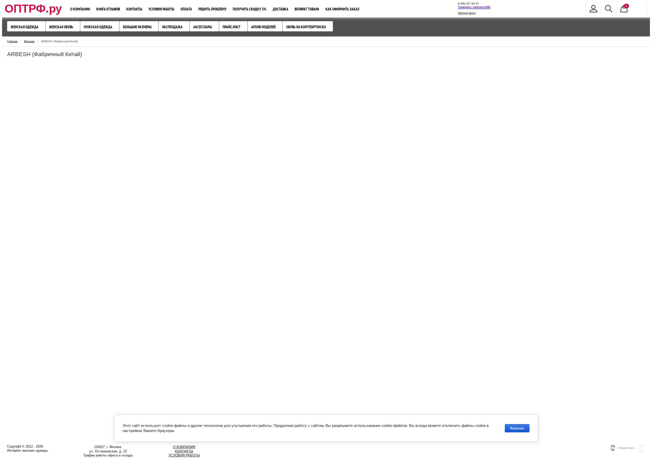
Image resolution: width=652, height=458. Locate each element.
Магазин (29, 41)
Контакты (134, 9)
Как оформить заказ (342, 9)
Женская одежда (24, 26)
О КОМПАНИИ (184, 447)
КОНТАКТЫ (184, 451)
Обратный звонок (467, 13)
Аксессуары (202, 26)
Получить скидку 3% (249, 9)
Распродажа (172, 26)
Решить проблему (212, 9)
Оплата (186, 9)
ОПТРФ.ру (33, 8)
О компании (80, 9)
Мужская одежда (98, 26)
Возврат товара (307, 9)
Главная (12, 41)
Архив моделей (263, 26)
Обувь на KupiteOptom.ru (306, 26)
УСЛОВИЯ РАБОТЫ (184, 455)
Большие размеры (137, 26)
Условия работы (161, 9)
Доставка (280, 9)
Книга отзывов (108, 9)
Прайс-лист (231, 26)
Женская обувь (61, 26)
